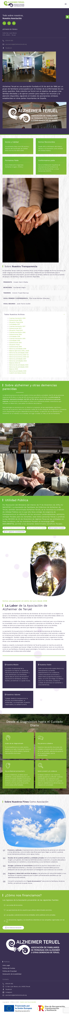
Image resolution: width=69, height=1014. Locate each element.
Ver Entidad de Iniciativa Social (15, 528)
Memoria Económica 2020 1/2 (19, 355)
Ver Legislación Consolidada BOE (15, 531)
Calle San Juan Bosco (10, 33)
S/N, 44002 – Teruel (9, 35)
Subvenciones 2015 (15, 342)
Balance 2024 (13, 369)
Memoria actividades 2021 (17, 359)
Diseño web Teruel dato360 (28, 1002)
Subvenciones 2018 (15, 320)
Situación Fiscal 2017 (16, 330)
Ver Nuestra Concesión (57, 528)
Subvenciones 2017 (15, 328)
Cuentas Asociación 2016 (17, 332)
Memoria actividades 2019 (17, 348)
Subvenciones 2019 (15, 346)
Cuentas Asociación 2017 (17, 326)
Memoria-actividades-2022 (18, 361)
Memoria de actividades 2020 (18, 353)
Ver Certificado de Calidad (37, 528)
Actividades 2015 (14, 340)
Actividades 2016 (14, 336)
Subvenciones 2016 (15, 334)
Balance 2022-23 (14, 363)
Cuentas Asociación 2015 (17, 338)
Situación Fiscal (14, 344)
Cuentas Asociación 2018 (17, 318)
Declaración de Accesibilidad (12, 974)
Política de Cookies (9, 968)
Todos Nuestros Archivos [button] (14, 314)
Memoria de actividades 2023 (18, 365)
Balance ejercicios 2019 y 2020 (19, 350)
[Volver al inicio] (15, 4)
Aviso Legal (6, 965)
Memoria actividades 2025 (17, 371)
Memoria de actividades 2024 (18, 367)
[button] (67, 17)
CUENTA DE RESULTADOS (17, 373)
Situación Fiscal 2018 (16, 322)
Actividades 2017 (14, 324)
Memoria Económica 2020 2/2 (19, 357)
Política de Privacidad (10, 971)
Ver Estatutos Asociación (14, 927)
